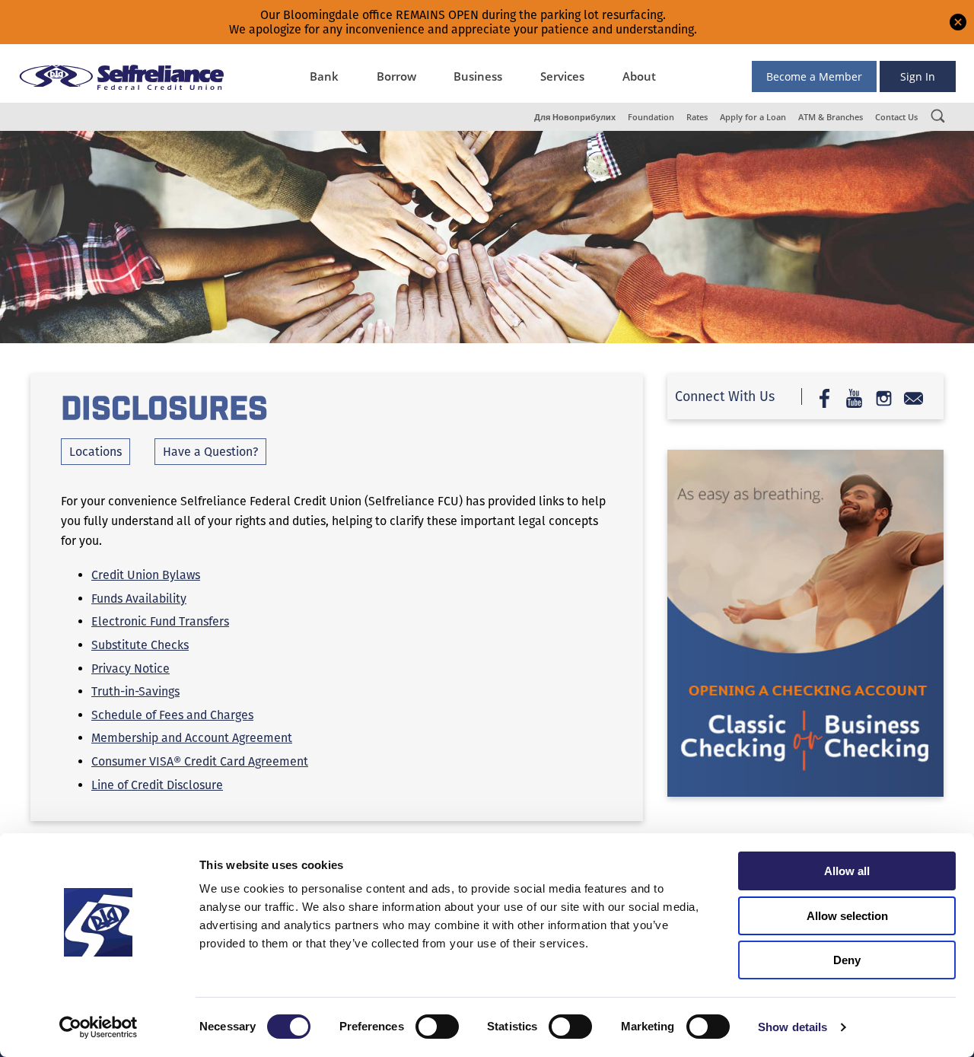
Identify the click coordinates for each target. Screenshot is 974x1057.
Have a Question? (210, 451)
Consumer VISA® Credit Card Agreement (199, 761)
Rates (697, 117)
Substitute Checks (140, 645)
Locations (95, 451)
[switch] (437, 1026)
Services (562, 76)
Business (478, 76)
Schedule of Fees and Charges (172, 715)
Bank (324, 76)
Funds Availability (138, 598)
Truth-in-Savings (135, 691)
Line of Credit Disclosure (157, 785)
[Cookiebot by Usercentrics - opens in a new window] (98, 1027)
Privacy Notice (130, 668)
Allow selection (847, 915)
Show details (792, 1026)
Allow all (847, 870)
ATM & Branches (830, 117)
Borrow (396, 76)
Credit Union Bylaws (145, 575)
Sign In (917, 76)
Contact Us (896, 117)
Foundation (651, 117)
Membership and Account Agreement (191, 738)
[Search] (937, 115)
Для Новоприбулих (575, 117)
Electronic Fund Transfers (160, 621)
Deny (847, 960)
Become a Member (814, 76)
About (639, 76)
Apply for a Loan (753, 117)
